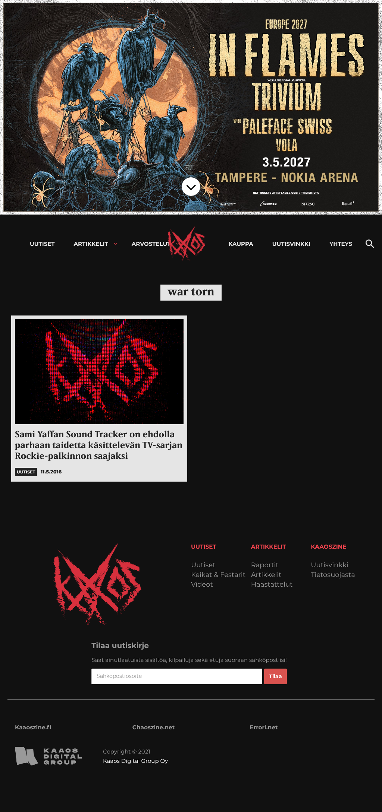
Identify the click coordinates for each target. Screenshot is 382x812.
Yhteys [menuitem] (340, 243)
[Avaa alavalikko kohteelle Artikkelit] (115, 243)
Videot (202, 585)
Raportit (265, 565)
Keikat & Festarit (218, 575)
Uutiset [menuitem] (42, 243)
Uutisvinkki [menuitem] (291, 243)
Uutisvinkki (329, 565)
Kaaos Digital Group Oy (135, 760)
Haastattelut (272, 585)
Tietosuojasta (333, 575)
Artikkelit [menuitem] (91, 243)
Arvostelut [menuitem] (151, 243)
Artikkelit (266, 575)
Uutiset (203, 565)
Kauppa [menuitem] (240, 243)
